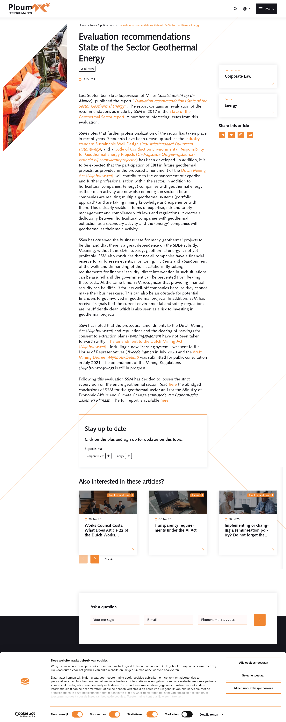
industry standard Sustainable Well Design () (139, 144)
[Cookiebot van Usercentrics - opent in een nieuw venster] (25, 714)
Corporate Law (95, 456)
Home (82, 25)
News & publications (102, 25)
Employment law (119, 495)
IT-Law (195, 495)
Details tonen (209, 714)
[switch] (114, 714)
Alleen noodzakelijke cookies (253, 688)
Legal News (87, 68)
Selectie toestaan (253, 675)
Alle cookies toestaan (253, 662)
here (173, 384)
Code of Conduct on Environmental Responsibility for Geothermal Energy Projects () (141, 154)
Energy (120, 456)
